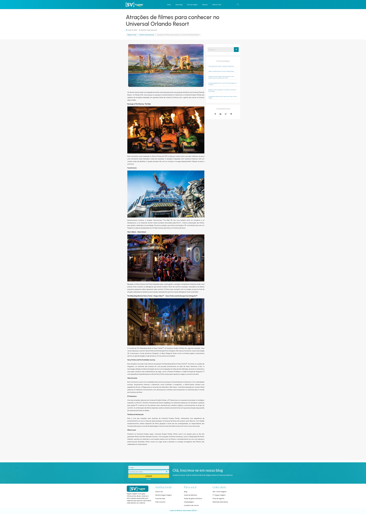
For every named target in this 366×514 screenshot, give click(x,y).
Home (169, 4)
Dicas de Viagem (192, 4)
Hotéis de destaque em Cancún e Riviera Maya (221, 71)
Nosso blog (179, 4)
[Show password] (166, 472)
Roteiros (205, 4)
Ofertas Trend (216, 4)
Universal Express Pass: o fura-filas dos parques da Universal (222, 83)
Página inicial (131, 35)
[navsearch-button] (238, 4)
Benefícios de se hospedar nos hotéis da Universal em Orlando (222, 90)
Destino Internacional (149, 30)
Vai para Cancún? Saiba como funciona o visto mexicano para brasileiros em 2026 (221, 77)
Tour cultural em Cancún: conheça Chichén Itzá (221, 66)
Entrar (148, 479)
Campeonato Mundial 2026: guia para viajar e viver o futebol (222, 97)
